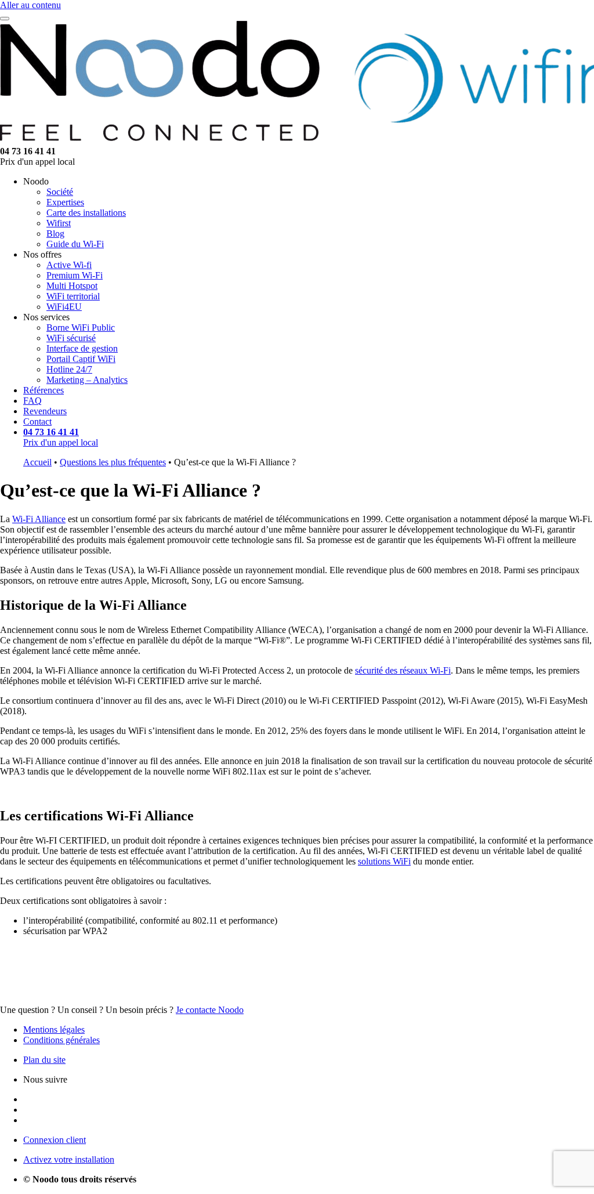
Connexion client (54, 1140)
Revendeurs (45, 411)
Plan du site (44, 1060)
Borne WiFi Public (80, 327)
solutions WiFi (384, 861)
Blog (55, 233)
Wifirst (58, 223)
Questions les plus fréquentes (113, 462)
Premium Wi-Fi (74, 275)
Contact (37, 421)
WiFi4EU (64, 307)
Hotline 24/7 (69, 369)
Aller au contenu (30, 5)
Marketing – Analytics (87, 380)
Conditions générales (61, 1040)
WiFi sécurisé (71, 338)
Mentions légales (54, 1029)
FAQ (32, 401)
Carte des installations (86, 213)
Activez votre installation (68, 1159)
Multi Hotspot (71, 286)
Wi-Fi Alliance (39, 519)
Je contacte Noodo (210, 1010)
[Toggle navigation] (4, 18)
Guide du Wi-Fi (75, 244)
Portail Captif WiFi (80, 359)
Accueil (37, 462)
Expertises (65, 202)
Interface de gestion (82, 348)
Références (43, 390)
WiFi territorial (73, 296)
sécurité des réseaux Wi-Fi (403, 670)
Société (59, 192)
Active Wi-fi (69, 265)
